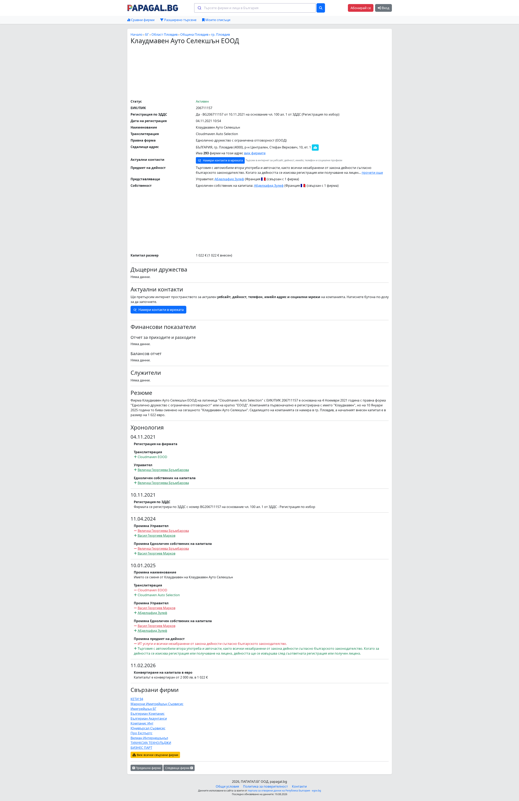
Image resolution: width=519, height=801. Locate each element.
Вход (385, 8)
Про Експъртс (141, 733)
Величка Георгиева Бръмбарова (163, 470)
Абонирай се (361, 8)
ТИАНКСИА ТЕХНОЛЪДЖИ (151, 743)
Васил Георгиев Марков (156, 535)
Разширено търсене (179, 20)
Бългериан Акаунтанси (149, 718)
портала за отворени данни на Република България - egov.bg (284, 790)
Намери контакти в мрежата (222, 160)
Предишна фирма (148, 768)
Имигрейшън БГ (143, 709)
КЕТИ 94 (137, 699)
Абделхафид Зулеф (229, 179)
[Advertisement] (259, 71)
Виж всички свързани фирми (157, 755)
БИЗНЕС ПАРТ (141, 747)
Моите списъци (217, 20)
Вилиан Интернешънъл (149, 738)
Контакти (299, 786)
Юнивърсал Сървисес (148, 728)
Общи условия (227, 786)
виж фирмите (255, 153)
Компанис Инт (142, 723)
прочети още (372, 172)
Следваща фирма (177, 768)
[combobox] (255, 8)
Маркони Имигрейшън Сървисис (157, 704)
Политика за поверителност (265, 786)
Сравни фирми (142, 20)
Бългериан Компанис (148, 713)
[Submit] (199, 7)
